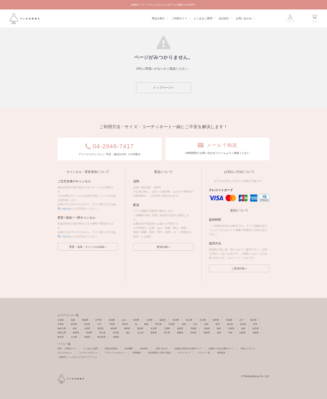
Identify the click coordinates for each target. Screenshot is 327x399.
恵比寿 (230, 324)
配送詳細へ (163, 246)
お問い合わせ (244, 18)
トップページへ (163, 87)
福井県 (216, 320)
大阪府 (207, 328)
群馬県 (74, 324)
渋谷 (195, 324)
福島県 (163, 320)
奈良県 (255, 328)
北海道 (61, 320)
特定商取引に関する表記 (159, 352)
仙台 (124, 320)
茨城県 (229, 320)
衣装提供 (221, 352)
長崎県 (255, 332)
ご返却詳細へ (239, 268)
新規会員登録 (111, 348)
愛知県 (140, 328)
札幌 (73, 320)
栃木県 (253, 320)
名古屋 (153, 328)
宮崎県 (87, 337)
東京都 (158, 324)
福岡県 (207, 332)
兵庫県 (231, 328)
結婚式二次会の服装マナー (221, 348)
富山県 (189, 320)
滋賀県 (180, 328)
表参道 (243, 324)
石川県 (202, 320)
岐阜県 (114, 328)
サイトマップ (184, 352)
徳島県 (153, 332)
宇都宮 (61, 324)
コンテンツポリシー (88, 352)
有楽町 (172, 324)
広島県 (116, 332)
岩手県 (98, 320)
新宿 (218, 324)
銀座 (206, 324)
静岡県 (127, 328)
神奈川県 (62, 328)
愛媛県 (180, 332)
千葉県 (112, 324)
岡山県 (102, 332)
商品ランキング (248, 348)
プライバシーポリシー (115, 352)
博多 (219, 332)
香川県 (167, 332)
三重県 (167, 328)
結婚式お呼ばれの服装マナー (188, 348)
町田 (255, 324)
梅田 (219, 328)
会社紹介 (224, 18)
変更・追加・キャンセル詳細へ (87, 246)
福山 (128, 332)
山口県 (140, 332)
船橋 (146, 324)
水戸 (241, 320)
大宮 (99, 324)
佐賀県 (242, 332)
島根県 (89, 332)
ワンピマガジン (65, 352)
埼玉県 (87, 324)
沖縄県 (116, 337)
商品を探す (158, 18)
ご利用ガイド (179, 18)
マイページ (77, 204)
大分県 (74, 337)
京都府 (193, 328)
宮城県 (112, 320)
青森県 (85, 320)
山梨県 (87, 328)
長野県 (100, 328)
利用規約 (137, 352)
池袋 (184, 324)
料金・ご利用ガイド (67, 348)
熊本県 (61, 337)
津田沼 (125, 324)
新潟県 (176, 320)
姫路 (243, 328)
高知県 (193, 332)
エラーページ (24, 18)
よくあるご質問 (203, 18)
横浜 (75, 328)
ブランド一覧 (204, 352)
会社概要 (128, 348)
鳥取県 (76, 332)
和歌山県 (62, 332)
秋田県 (136, 320)
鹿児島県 (101, 337)
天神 (230, 332)
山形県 (149, 320)
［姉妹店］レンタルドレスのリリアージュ (77, 357)
